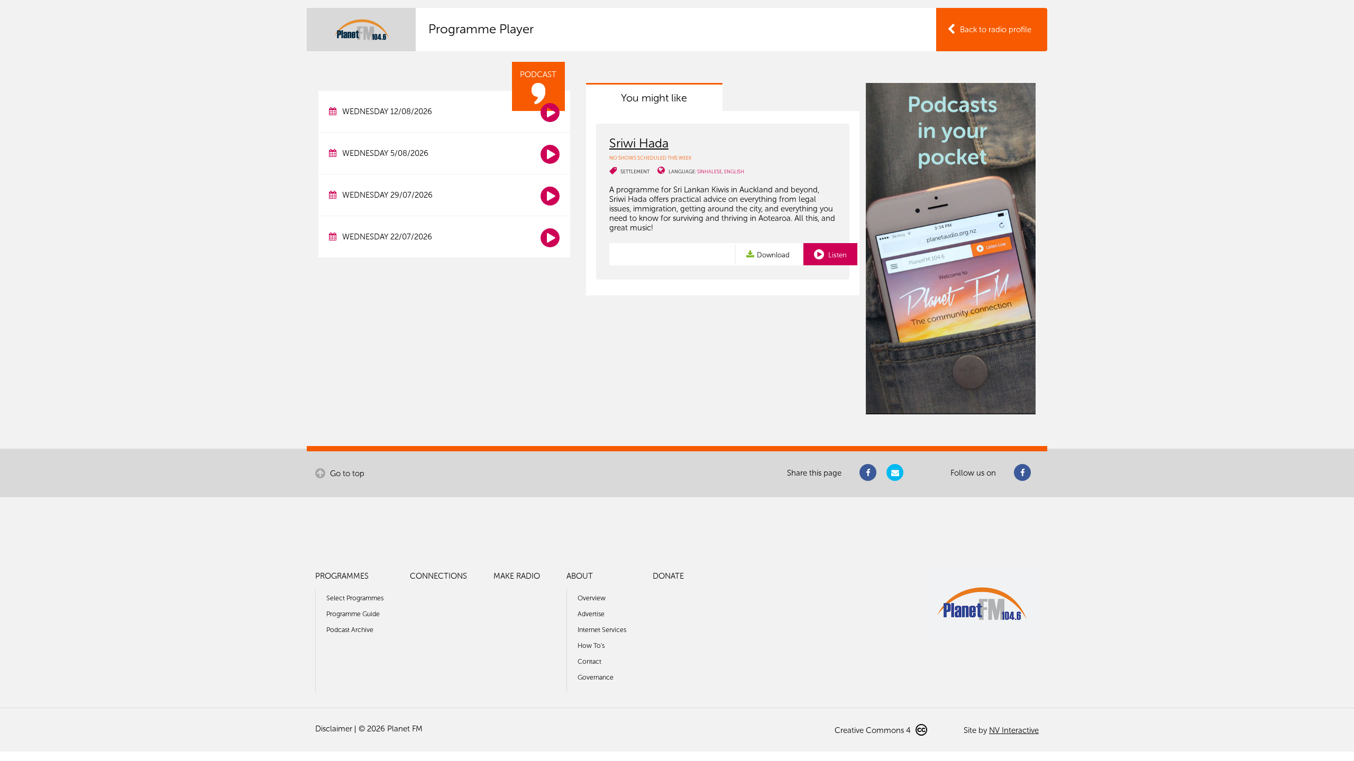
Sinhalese (709, 171)
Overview (592, 598)
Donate (668, 576)
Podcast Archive (349, 630)
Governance (596, 677)
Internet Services (602, 630)
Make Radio (516, 576)
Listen (837, 255)
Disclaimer (333, 729)
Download (773, 255)
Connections (438, 576)
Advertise (591, 614)
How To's (591, 645)
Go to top (346, 473)
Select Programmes (354, 598)
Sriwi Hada (639, 143)
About (579, 576)
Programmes (342, 576)
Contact (589, 661)
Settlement (634, 171)
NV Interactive (1014, 730)
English (734, 171)
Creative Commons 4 (874, 730)
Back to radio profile (995, 29)
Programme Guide (353, 614)
